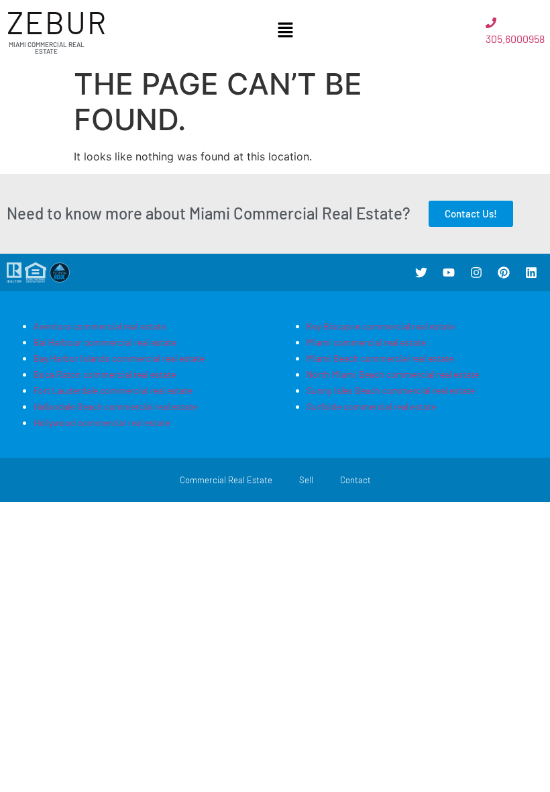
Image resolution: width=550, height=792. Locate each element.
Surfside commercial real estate (371, 406)
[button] (285, 30)
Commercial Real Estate (226, 480)
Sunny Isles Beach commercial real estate (391, 390)
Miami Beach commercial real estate (380, 358)
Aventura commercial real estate (100, 326)
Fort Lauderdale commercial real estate (113, 390)
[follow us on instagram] (476, 272)
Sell (306, 480)
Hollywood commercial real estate (102, 422)
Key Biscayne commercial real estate (381, 326)
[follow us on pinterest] (504, 272)
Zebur (57, 21)
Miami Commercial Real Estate (47, 47)
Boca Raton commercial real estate (105, 374)
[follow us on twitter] (421, 272)
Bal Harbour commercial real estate (105, 342)
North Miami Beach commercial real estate (393, 374)
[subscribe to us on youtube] (449, 272)
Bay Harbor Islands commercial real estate (119, 358)
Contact (355, 480)
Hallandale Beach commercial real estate (115, 406)
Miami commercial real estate (366, 342)
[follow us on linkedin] (531, 272)
